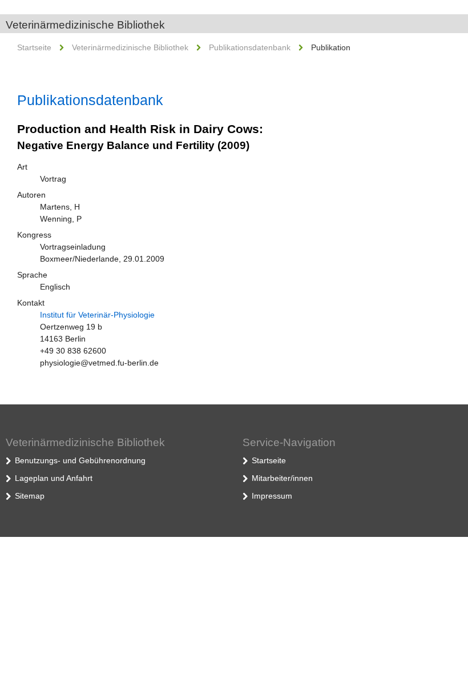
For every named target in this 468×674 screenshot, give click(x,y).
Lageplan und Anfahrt (53, 478)
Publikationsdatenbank (250, 47)
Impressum (272, 495)
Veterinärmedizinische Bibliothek (85, 25)
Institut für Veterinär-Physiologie (97, 314)
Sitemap (30, 495)
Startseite (34, 47)
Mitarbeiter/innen (282, 478)
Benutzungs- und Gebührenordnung (80, 460)
